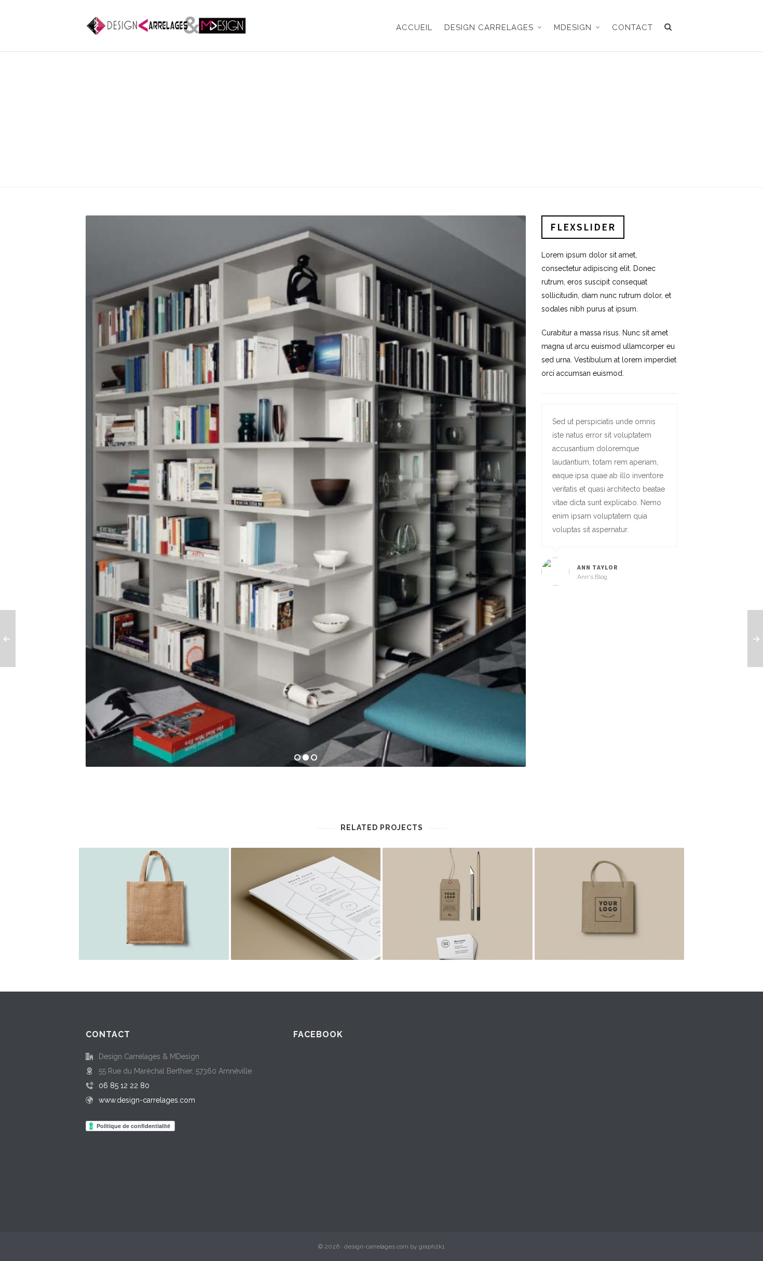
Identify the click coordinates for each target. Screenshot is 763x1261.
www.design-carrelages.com (147, 1100)
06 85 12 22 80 (124, 1085)
